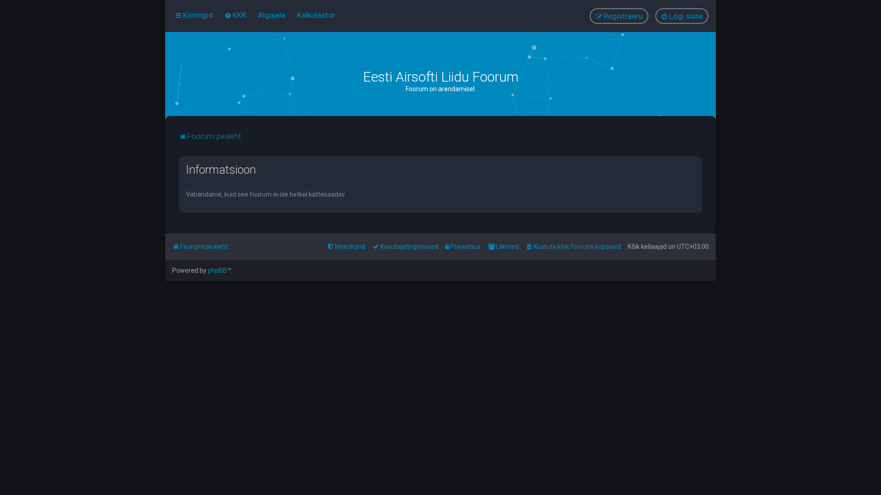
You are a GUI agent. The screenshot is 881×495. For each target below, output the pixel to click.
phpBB (217, 270)
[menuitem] (235, 15)
